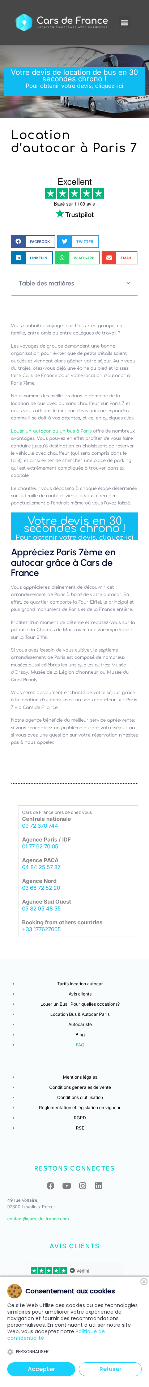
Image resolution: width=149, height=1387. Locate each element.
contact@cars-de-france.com (38, 1218)
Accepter (41, 1369)
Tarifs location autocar (80, 983)
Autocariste (80, 1024)
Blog (80, 1034)
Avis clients (80, 994)
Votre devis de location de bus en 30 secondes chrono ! (74, 78)
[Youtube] (67, 1186)
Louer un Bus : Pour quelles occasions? (80, 1004)
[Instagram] (82, 1186)
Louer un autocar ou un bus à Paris (52, 431)
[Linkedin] (98, 1186)
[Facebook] (51, 1186)
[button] (125, 22)
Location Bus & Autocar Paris (80, 1014)
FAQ (80, 1044)
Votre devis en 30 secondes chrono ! (74, 528)
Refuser (110, 1369)
